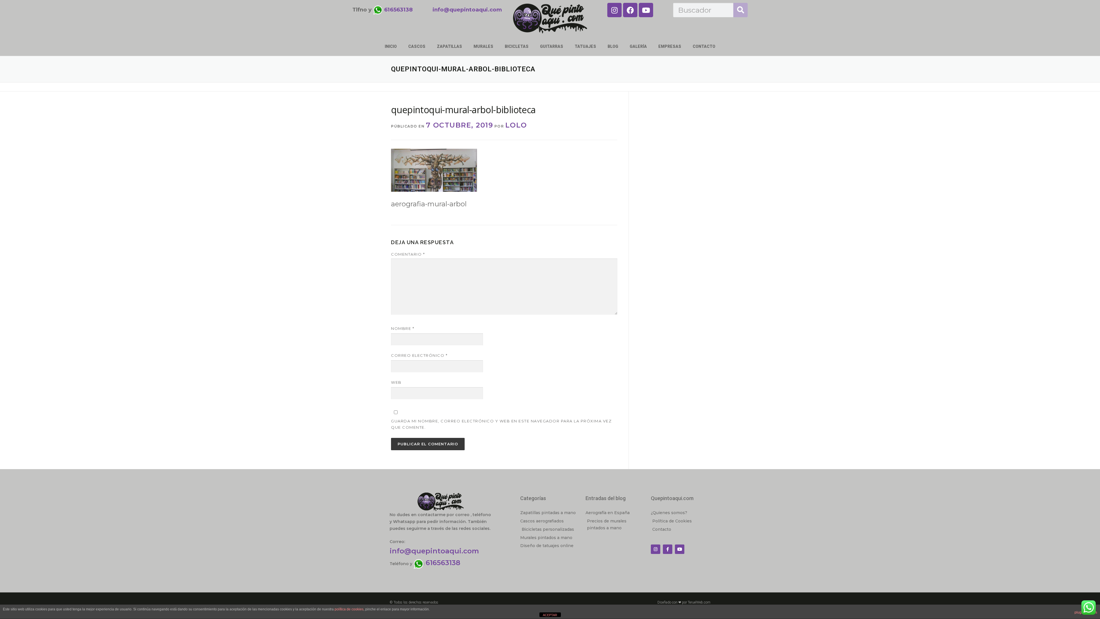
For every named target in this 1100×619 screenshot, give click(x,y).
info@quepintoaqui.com (434, 551)
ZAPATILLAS (449, 46)
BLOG (613, 46)
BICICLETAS (517, 46)
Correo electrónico (419, 355)
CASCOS (416, 46)
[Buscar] (740, 10)
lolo (516, 125)
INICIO (391, 46)
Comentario (408, 254)
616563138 (443, 563)
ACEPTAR (550, 615)
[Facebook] (630, 10)
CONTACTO (704, 46)
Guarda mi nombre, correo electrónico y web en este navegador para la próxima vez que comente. (501, 424)
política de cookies (349, 609)
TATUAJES (585, 46)
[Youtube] (646, 10)
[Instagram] (614, 10)
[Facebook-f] (667, 549)
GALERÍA (638, 46)
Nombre (402, 328)
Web (396, 382)
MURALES (483, 46)
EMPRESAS (669, 46)
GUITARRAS (551, 46)
